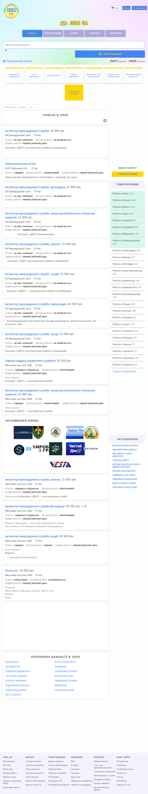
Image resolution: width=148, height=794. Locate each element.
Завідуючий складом (66, 680)
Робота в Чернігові (123, 364)
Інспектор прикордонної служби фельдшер (35, 506)
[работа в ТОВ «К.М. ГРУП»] (61, 465)
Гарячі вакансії (32, 777)
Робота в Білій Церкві (124, 250)
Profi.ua (120, 777)
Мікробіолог (61, 685)
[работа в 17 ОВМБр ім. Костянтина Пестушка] (38, 432)
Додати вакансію (55, 761)
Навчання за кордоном (81, 785)
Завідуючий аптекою (66, 671)
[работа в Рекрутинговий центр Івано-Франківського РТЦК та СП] (55, 432)
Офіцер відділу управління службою (30, 360)
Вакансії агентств (33, 785)
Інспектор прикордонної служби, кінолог (33, 244)
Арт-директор (12, 666)
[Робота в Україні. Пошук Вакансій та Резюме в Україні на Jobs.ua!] (11, 10)
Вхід (126, 8)
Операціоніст (12, 662)
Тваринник (60, 666)
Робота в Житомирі (123, 264)
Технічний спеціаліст (16, 676)
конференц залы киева (123, 475)
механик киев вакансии (123, 470)
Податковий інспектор (17, 685)
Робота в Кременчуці (124, 280)
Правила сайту (9, 777)
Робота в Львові (122, 200)
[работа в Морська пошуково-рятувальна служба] (24, 432)
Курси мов (75, 777)
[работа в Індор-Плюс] (79, 432)
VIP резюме (53, 777)
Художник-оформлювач (18, 671)
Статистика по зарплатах (105, 772)
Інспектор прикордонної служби (27, 130)
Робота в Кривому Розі (125, 287)
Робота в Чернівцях (123, 358)
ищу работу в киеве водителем (122, 454)
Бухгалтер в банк (64, 676)
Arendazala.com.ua (125, 769)
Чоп (39, 135)
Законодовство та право (104, 776)
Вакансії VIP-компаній (35, 781)
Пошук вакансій (32, 769)
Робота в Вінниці (122, 257)
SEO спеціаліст (13, 694)
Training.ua (121, 765)
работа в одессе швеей (124, 483)
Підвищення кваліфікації (82, 781)
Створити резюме (33, 761)
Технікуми (75, 769)
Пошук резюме (54, 769)
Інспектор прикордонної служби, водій (31, 536)
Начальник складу (64, 690)
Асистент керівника (15, 680)
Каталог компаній (101, 783)
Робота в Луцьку (122, 304)
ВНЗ (73, 761)
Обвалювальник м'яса (20, 163)
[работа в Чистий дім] (75, 448)
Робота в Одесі (121, 213)
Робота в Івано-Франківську (127, 270)
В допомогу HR (55, 781)
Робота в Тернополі (123, 331)
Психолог (11, 570)
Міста (14, 773)
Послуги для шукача (35, 765)
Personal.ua (122, 781)
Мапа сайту (8, 769)
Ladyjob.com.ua (123, 785)
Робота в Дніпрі (121, 207)
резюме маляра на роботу (125, 445)
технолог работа (120, 460)
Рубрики (6, 773)
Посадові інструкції (102, 779)
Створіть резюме (128, 174)
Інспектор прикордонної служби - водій (32, 274)
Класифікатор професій (58, 785)
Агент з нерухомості (65, 662)
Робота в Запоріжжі (123, 227)
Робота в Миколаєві (123, 234)
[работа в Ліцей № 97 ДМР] (91, 432)
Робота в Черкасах (123, 351)
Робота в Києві (121, 193)
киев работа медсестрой (124, 487)
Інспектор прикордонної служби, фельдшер (35, 187)
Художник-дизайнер (16, 690)
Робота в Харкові (122, 220)
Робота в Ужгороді (123, 338)
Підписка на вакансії (35, 773)
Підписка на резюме (57, 773)
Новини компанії (101, 761)
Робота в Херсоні (122, 344)
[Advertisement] (55, 625)
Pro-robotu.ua (122, 761)
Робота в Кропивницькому (127, 294)
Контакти (7, 765)
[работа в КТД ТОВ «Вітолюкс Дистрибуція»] (91, 448)
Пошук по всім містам (124, 371)
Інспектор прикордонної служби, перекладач (36, 304)
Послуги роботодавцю (58, 765)
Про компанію (9, 761)
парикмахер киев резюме (124, 479)
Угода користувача (11, 787)
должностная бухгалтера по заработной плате (126, 465)
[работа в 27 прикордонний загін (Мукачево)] (55, 448)
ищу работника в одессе (124, 449)
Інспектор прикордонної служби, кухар (32, 334)
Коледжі (74, 765)
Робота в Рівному (122, 317)
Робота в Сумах (121, 324)
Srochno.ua (121, 773)
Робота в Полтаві (122, 311)
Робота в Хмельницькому (126, 240)
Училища (75, 773)
